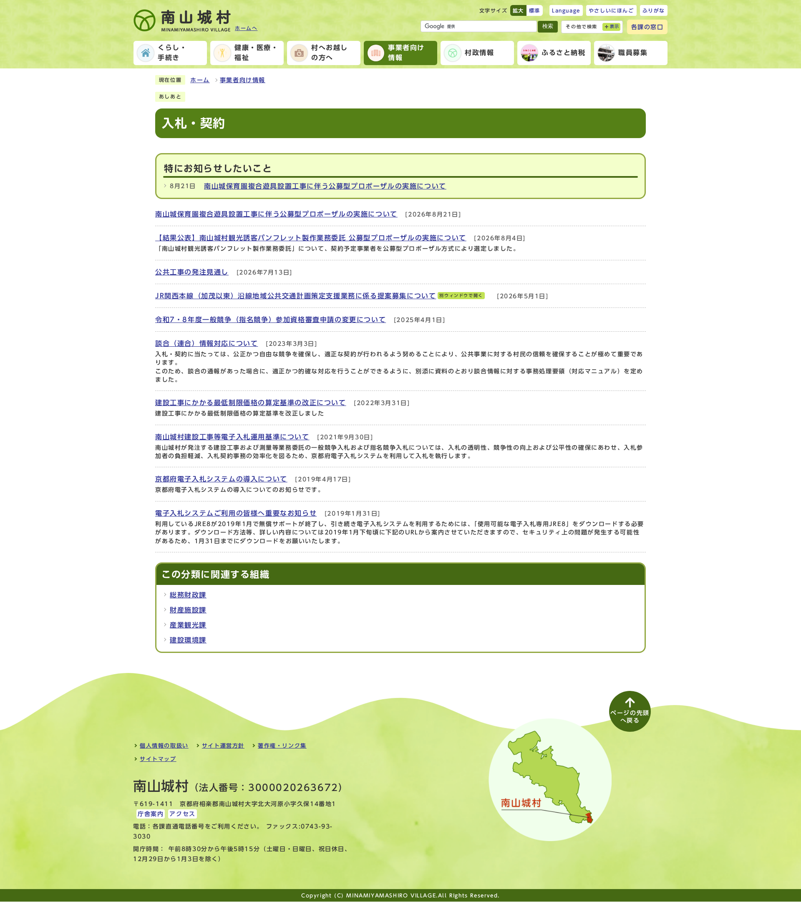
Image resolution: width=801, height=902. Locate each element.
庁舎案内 (151, 814)
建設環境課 (188, 640)
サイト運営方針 (223, 745)
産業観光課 (188, 625)
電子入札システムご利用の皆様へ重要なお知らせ (236, 513)
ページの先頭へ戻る (630, 716)
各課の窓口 (647, 27)
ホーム (200, 80)
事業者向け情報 (242, 80)
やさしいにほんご (611, 10)
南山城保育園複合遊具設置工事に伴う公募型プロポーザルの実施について (325, 186)
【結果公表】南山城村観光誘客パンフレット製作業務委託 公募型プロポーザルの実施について (310, 237)
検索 (547, 26)
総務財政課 (188, 595)
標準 (534, 10)
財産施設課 (188, 610)
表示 (615, 26)
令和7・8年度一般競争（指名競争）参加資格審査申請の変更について (270, 319)
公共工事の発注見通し (192, 272)
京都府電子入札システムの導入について (221, 479)
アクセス (182, 814)
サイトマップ (158, 759)
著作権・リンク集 (282, 745)
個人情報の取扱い (164, 745)
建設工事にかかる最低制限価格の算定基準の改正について (250, 402)
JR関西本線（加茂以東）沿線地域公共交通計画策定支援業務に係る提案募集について (319, 295)
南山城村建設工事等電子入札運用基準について (232, 436)
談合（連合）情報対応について (206, 343)
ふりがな (653, 10)
